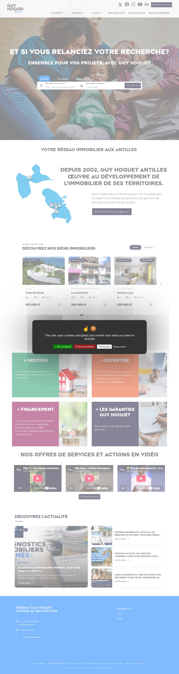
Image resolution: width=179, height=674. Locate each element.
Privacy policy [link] (119, 346)
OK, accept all (63, 346)
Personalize (104, 346)
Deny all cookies (85, 346)
